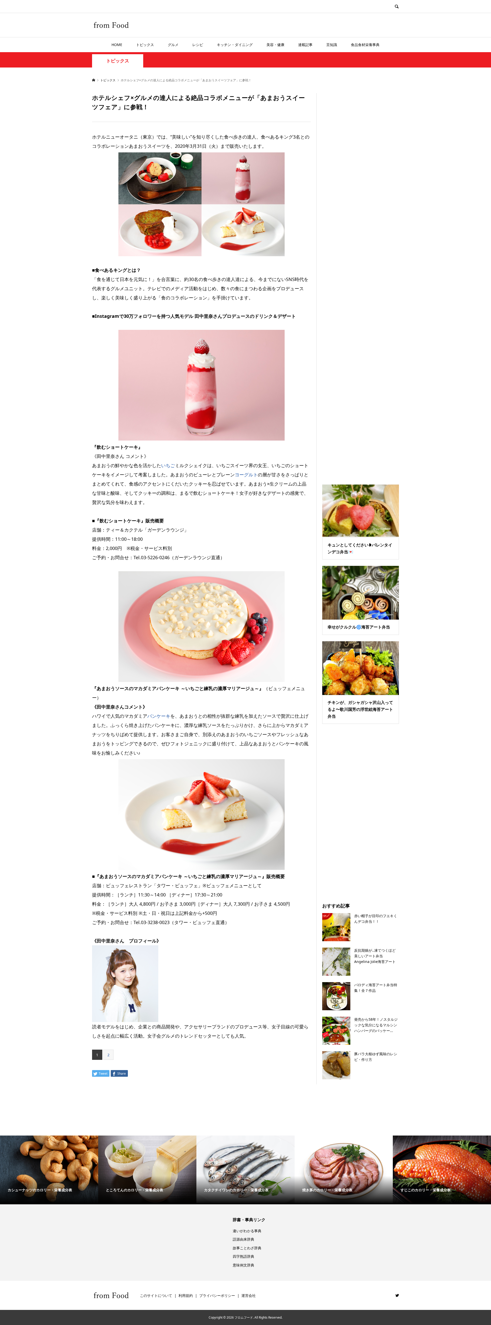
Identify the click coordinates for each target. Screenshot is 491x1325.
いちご (168, 465)
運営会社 (248, 1295)
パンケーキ (158, 716)
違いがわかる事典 (247, 1230)
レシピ (197, 44)
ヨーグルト (246, 474)
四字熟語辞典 (243, 1256)
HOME (116, 44)
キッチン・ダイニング (235, 44)
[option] (49, 1170)
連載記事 (305, 44)
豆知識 (331, 44)
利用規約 (185, 1295)
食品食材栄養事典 (365, 44)
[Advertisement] (360, 282)
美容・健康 (275, 44)
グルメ (173, 44)
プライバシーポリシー (217, 1295)
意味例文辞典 (243, 1265)
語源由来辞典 (243, 1239)
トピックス (145, 44)
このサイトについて (156, 1295)
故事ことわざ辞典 (247, 1247)
